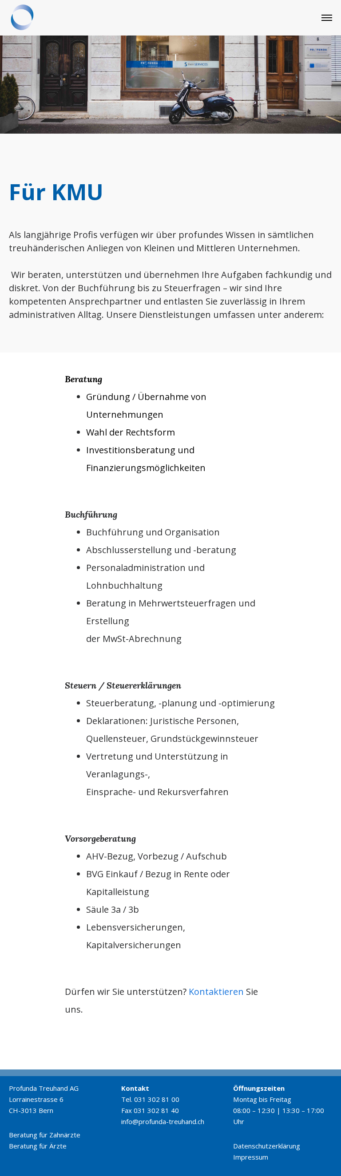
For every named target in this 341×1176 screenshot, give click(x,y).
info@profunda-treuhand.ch (162, 1121)
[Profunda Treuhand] (22, 18)
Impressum (250, 1156)
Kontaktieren (216, 992)
